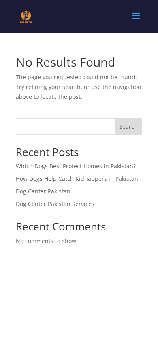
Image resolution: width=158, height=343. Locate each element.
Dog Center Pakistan (43, 191)
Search (128, 126)
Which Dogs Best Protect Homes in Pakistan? (76, 166)
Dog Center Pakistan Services (55, 204)
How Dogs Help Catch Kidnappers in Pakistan (77, 178)
